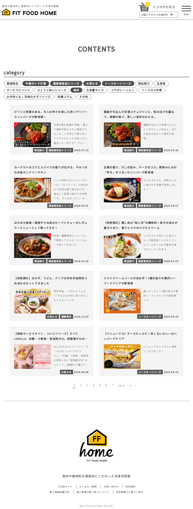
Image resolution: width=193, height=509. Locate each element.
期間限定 (12, 83)
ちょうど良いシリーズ (52, 90)
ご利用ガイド (65, 486)
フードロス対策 (151, 90)
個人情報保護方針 (60, 492)
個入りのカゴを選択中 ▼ (157, 14)
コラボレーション (123, 90)
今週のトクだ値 (35, 83)
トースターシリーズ (118, 83)
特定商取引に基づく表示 (129, 492)
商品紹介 (144, 83)
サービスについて (18, 90)
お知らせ (92, 83)
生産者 (161, 83)
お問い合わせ (111, 486)
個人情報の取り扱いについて (93, 492)
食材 (76, 90)
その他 (83, 96)
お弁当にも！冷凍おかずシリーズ (29, 96)
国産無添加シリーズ (66, 83)
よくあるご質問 (88, 486)
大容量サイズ (95, 90)
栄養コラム (65, 96)
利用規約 (131, 486)
